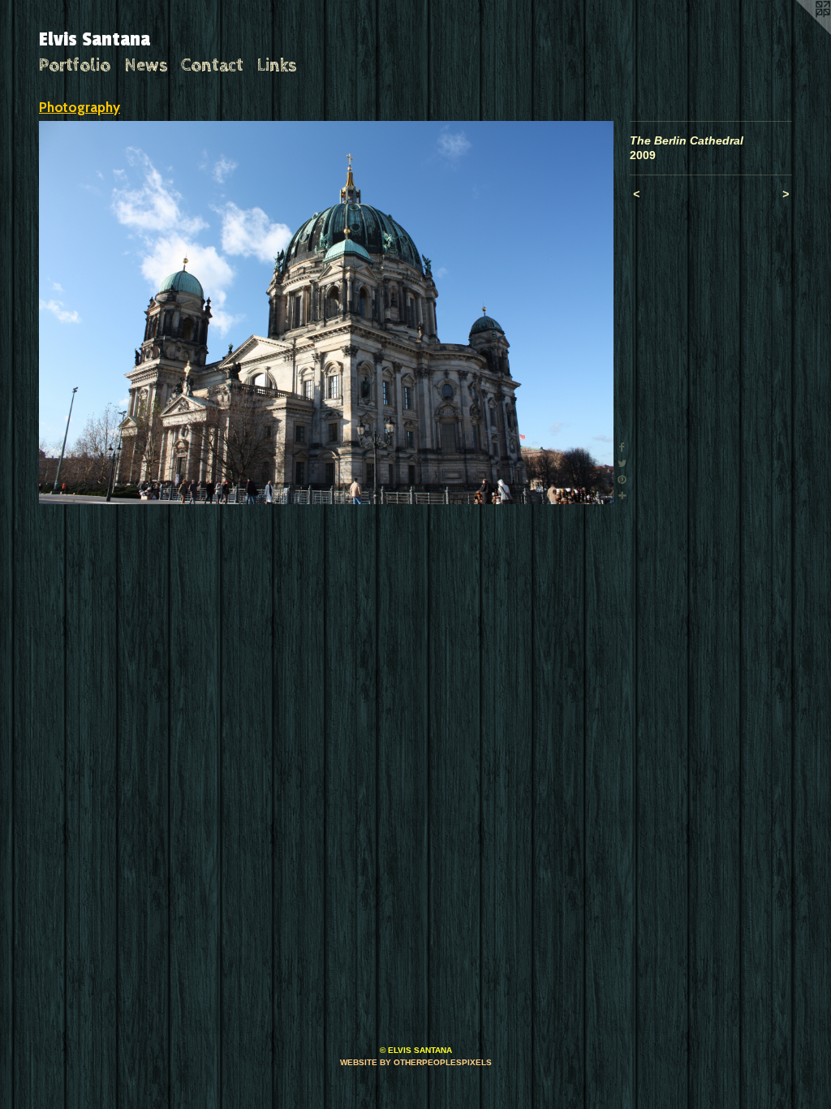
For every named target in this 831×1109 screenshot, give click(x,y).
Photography (79, 107)
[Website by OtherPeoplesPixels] (798, 32)
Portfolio (74, 65)
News (146, 65)
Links (277, 65)
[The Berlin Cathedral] (326, 312)
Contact (212, 65)
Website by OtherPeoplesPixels (416, 1062)
